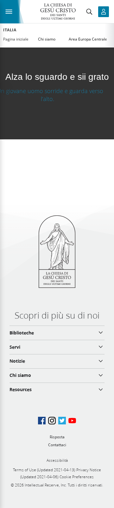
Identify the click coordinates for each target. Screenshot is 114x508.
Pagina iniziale (15, 39)
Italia (9, 30)
